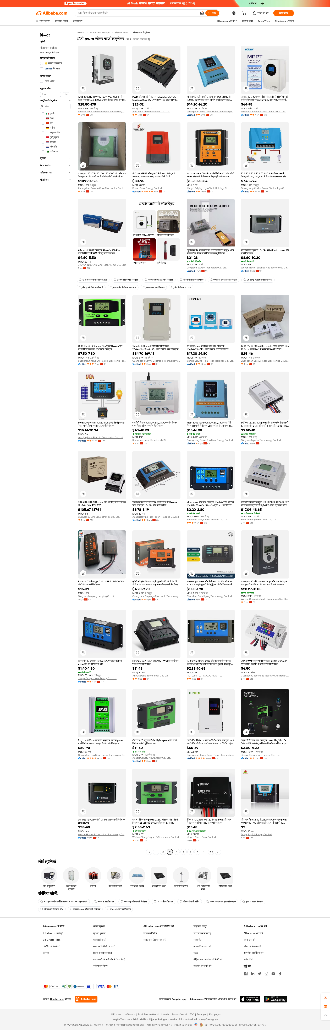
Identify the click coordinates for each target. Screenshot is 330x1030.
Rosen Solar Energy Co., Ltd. (147, 188)
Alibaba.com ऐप (198, 999)
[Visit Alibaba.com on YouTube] (273, 974)
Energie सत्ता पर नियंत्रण (120, 909)
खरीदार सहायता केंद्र (202, 933)
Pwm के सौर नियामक (105, 901)
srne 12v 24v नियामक (155, 287)
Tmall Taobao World (148, 1014)
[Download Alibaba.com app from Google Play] (275, 999)
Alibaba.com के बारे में (53, 926)
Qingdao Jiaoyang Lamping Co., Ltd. (97, 596)
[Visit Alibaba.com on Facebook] (246, 974)
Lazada (165, 1014)
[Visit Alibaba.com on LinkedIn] (253, 974)
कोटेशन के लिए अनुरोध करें (154, 939)
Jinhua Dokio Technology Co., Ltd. (150, 675)
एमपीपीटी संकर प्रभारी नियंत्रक (225, 280)
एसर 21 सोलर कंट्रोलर (254, 901)
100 (211, 852)
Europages (215, 1014)
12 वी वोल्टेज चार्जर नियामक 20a (94, 280)
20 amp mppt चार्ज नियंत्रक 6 (259, 280)
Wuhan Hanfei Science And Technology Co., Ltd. (265, 267)
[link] (325, 997)
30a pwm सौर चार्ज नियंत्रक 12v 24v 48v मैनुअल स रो (65, 901)
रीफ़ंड (196, 952)
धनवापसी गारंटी (99, 939)
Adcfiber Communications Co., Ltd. (151, 111)
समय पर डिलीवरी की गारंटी (104, 946)
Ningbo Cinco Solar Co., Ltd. (201, 837)
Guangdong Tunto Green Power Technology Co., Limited (211, 755)
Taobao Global (179, 1014)
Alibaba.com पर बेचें (253, 933)
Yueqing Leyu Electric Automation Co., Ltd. (100, 437)
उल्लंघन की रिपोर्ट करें (202, 966)
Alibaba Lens (57, 999)
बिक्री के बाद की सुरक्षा (102, 952)
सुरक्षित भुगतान (99, 933)
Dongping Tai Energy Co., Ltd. (256, 834)
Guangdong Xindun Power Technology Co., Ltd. (265, 188)
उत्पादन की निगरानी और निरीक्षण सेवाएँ (109, 959)
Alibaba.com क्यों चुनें (53, 933)
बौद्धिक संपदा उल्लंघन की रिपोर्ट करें (208, 959)
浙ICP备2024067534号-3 (252, 1024)
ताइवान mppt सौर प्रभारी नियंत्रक (86, 909)
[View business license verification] (196, 1025)
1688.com (129, 1014)
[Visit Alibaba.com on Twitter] (259, 974)
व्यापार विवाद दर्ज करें (202, 946)
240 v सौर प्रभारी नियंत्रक (127, 280)
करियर (46, 952)
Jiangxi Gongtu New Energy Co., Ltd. (97, 678)
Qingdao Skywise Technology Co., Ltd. (207, 267)
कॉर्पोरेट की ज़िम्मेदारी (51, 946)
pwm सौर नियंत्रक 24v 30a (124, 287)
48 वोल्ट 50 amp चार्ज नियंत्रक (160, 280)
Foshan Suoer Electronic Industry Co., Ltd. (263, 111)
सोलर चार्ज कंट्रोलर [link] (141, 32)
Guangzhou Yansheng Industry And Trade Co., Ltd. (265, 675)
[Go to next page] (218, 852)
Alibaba (80, 32)
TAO (192, 1014)
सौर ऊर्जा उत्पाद (121, 32)
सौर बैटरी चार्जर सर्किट (191, 901)
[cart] (245, 13)
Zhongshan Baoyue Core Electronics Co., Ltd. (102, 188)
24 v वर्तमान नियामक (165, 901)
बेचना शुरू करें (249, 939)
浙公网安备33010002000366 (221, 1024)
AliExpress (116, 1014)
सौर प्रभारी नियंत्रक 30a (53, 909)
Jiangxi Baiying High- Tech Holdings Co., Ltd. (210, 188)
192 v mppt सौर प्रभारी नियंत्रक (223, 901)
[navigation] (55, 442)
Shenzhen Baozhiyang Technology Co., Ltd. (209, 596)
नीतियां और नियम (100, 966)
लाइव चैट (197, 939)
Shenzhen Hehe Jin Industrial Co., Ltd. (152, 440)
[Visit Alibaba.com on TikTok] (280, 974)
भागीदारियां (248, 959)
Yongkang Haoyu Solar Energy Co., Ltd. (207, 519)
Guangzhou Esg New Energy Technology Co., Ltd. (102, 755)
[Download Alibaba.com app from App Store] (250, 999)
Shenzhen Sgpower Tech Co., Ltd (258, 519)
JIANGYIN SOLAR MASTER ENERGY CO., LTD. (102, 264)
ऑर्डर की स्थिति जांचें (252, 946)
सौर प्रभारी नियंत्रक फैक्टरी (92, 287)
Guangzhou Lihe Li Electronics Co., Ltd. (99, 516)
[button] (202, 13)
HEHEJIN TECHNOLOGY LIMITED (205, 675)
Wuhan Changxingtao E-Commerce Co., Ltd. (264, 599)
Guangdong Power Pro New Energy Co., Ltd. (210, 440)
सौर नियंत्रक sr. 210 (182, 287)
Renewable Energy (99, 32)
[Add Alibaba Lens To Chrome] (86, 999)
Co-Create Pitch (51, 939)
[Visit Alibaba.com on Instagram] (266, 974)
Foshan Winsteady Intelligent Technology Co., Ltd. (102, 111)
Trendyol (201, 1014)
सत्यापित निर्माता (150, 933)
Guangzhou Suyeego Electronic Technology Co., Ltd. (156, 596)
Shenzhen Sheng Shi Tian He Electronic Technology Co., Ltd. (102, 360)
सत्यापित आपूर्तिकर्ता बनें (253, 952)
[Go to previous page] (149, 852)
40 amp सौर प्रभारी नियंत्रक (135, 901)
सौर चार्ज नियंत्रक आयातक (193, 280)
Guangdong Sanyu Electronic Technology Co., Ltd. (211, 111)
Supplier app (179, 999)
